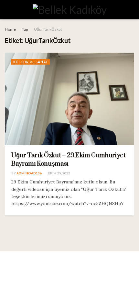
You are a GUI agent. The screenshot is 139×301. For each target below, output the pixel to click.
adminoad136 (29, 173)
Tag (25, 29)
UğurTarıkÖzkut (48, 29)
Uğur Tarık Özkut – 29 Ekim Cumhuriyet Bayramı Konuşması (68, 159)
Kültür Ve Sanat (30, 62)
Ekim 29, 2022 (59, 173)
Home (10, 29)
